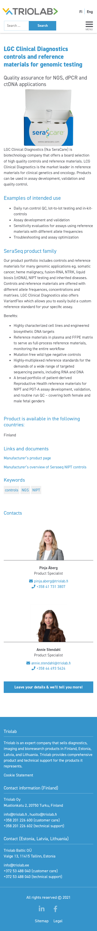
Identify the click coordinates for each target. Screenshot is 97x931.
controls (11, 490)
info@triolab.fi (15, 814)
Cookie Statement (18, 775)
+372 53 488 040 (17, 870)
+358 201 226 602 (18, 825)
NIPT (36, 490)
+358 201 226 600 (18, 820)
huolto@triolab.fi (43, 814)
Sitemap (41, 920)
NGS (25, 490)
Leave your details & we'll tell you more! (48, 687)
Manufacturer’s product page (27, 458)
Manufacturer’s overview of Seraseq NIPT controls (45, 467)
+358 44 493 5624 (51, 668)
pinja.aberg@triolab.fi (51, 581)
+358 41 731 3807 (51, 586)
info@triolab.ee (16, 865)
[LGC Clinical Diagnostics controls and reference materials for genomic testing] (48, 118)
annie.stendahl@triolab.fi (51, 663)
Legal (57, 920)
